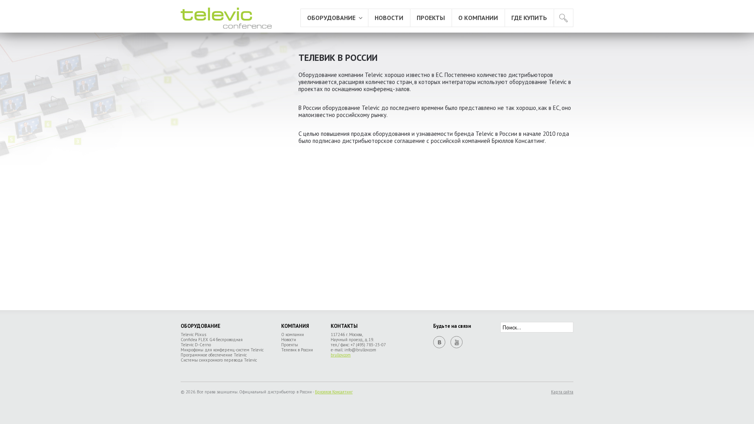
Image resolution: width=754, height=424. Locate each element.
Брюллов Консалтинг (334, 392)
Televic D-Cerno (196, 344)
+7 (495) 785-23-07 (368, 344)
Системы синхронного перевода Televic (219, 360)
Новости (389, 18)
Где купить (529, 18)
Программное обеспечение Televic (214, 355)
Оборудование (331, 18)
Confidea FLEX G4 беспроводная (212, 339)
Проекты (431, 18)
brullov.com (341, 355)
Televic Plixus (193, 334)
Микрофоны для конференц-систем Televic (222, 350)
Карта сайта (562, 392)
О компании (478, 18)
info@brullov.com (360, 350)
